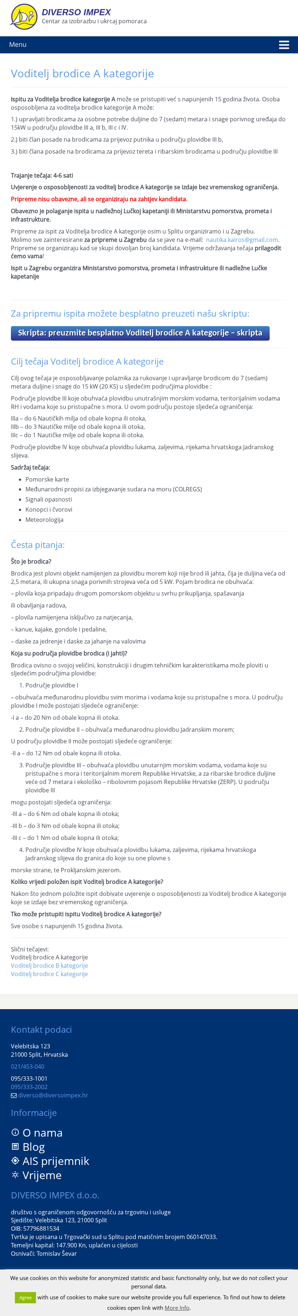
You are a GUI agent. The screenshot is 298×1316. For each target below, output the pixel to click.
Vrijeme (42, 1174)
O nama (43, 1132)
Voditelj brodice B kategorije (49, 966)
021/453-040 (27, 1067)
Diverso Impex (76, 12)
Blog (34, 1146)
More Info (177, 1307)
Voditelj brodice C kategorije (49, 974)
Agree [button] (25, 1297)
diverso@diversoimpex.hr (53, 1095)
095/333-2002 (29, 1087)
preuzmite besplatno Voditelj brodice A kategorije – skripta (140, 333)
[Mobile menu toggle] (284, 44)
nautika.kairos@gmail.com (242, 240)
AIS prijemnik (56, 1160)
